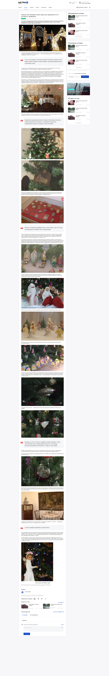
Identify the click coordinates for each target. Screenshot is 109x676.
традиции (28, 595)
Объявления (43, 7)
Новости (20, 7)
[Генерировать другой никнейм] (37, 624)
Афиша (37, 7)
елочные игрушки (39, 595)
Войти (62, 624)
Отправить (26, 633)
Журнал (50, 7)
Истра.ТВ (32, 7)
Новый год (24, 595)
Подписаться (85, 76)
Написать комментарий (58, 611)
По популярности (34, 614)
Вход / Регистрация (86, 3)
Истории (26, 7)
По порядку (24, 614)
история (33, 595)
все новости (78, 67)
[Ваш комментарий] (44, 629)
